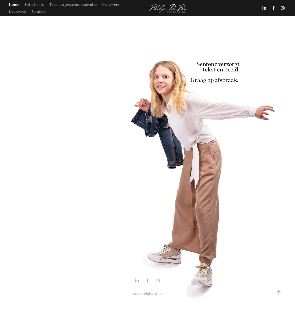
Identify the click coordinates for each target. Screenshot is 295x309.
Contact (39, 12)
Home (14, 5)
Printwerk (111, 5)
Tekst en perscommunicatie (73, 5)
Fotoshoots (34, 5)
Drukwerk (18, 12)
